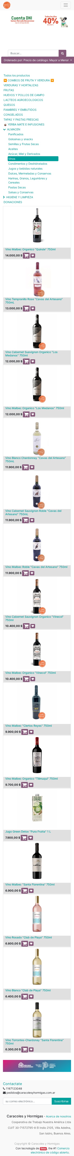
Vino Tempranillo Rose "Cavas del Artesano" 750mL (34, 300)
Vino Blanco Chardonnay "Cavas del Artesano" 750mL (35, 459)
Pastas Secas (17, 187)
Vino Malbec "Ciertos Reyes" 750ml (28, 725)
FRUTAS (9, 90)
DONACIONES (13, 202)
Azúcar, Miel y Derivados (24, 153)
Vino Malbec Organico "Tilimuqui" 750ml (31, 778)
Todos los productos (17, 75)
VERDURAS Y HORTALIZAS (21, 85)
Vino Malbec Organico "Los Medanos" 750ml (34, 408)
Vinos (11, 158)
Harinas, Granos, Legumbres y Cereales (27, 180)
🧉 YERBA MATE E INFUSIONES (24, 124)
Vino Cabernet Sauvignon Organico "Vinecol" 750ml (34, 618)
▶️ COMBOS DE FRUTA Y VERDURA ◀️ (29, 80)
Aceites (13, 149)
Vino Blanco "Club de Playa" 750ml (28, 990)
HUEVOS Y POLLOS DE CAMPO (24, 95)
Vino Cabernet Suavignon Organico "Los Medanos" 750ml (31, 353)
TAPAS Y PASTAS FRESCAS (21, 119)
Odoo (43, 1148)
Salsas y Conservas (20, 192)
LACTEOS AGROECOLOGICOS (23, 100)
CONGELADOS (13, 114)
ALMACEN (13, 129)
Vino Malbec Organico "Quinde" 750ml (30, 249)
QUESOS (9, 104)
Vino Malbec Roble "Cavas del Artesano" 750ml (36, 566)
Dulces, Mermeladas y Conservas (29, 173)
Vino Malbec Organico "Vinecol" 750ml (30, 672)
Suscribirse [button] (61, 1101)
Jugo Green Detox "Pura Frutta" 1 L (28, 831)
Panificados (15, 134)
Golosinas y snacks (20, 139)
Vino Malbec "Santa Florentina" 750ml (29, 884)
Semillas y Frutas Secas (23, 144)
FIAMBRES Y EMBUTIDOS (20, 109)
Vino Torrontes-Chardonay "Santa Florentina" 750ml (34, 1041)
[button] (26, 256)
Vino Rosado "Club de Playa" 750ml (28, 937)
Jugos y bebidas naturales (25, 168)
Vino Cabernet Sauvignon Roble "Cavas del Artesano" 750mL (33, 512)
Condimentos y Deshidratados (27, 163)
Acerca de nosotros (58, 1116)
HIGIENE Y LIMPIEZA (19, 197)
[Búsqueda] (62, 53)
